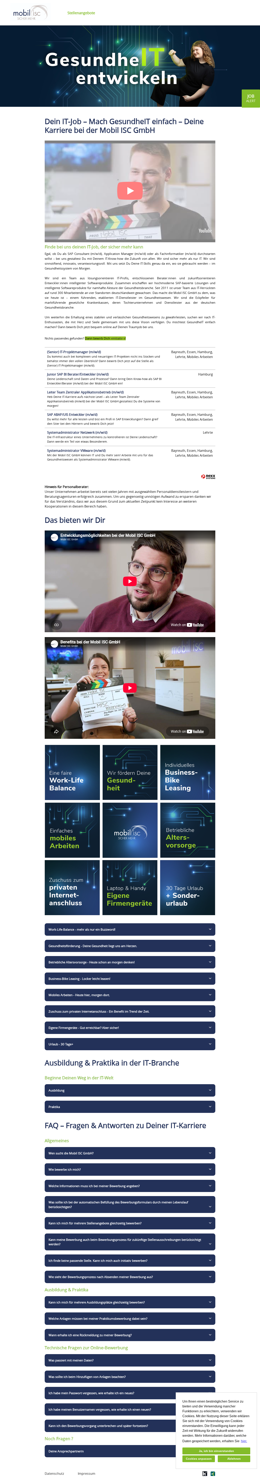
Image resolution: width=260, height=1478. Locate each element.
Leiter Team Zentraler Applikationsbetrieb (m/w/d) (85, 392)
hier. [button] (244, 1441)
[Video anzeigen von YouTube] (130, 191)
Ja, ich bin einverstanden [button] (216, 1451)
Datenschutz (54, 1473)
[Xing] (212, 1475)
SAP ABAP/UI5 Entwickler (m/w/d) (72, 414)
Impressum (86, 1473)
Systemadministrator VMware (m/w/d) (76, 450)
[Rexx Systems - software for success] (208, 476)
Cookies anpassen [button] (199, 1458)
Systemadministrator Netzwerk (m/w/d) (77, 432)
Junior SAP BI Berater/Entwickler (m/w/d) (78, 374)
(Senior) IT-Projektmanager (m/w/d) (74, 352)
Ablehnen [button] (234, 1458)
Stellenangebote (81, 12)
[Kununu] (204, 1475)
